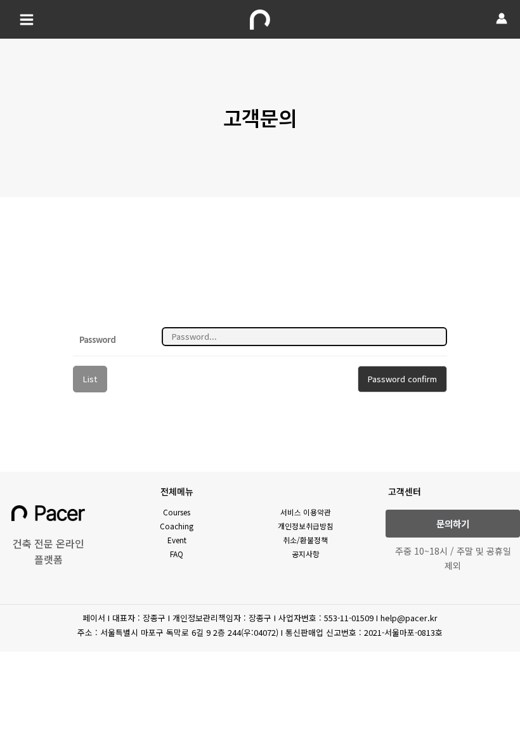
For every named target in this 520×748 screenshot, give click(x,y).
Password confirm (402, 379)
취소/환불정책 (305, 539)
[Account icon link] (501, 18)
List (90, 379)
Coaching (176, 525)
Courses (176, 511)
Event (176, 539)
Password (97, 339)
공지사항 (306, 553)
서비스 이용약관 (305, 511)
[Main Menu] (27, 19)
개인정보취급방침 (306, 525)
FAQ (176, 553)
